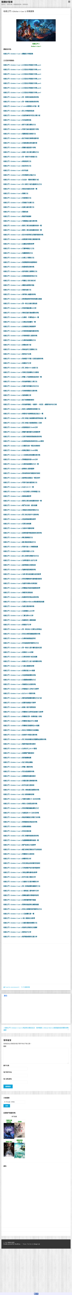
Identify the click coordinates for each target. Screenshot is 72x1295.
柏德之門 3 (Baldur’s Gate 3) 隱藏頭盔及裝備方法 (19, 134)
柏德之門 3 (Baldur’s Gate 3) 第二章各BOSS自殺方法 (20, 368)
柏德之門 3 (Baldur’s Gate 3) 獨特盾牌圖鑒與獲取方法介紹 (22, 698)
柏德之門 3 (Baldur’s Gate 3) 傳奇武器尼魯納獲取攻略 (21, 313)
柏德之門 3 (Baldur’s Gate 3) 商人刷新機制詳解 (18, 794)
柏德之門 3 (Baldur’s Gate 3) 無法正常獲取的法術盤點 (21, 730)
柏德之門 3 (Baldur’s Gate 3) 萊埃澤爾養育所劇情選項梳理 (22, 579)
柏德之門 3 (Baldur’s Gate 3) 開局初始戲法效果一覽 (20, 189)
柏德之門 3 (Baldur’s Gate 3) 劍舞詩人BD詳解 (18, 652)
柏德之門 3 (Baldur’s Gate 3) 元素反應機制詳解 (18, 666)
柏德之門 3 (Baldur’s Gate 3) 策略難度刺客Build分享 (20, 459)
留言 (4, 1046)
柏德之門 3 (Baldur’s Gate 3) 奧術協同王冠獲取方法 (20, 349)
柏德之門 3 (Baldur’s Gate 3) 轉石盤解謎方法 (18, 537)
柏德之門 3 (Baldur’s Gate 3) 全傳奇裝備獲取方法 (19, 340)
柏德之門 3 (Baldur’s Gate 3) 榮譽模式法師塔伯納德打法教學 (23, 712)
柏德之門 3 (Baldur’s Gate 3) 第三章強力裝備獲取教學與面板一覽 (24, 418)
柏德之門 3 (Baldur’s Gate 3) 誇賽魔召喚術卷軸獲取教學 (21, 588)
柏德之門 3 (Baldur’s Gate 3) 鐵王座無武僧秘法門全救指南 (22, 849)
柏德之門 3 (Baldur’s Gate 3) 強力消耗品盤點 (18, 762)
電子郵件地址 (7, 1072)
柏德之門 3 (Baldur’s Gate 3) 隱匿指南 (15, 212)
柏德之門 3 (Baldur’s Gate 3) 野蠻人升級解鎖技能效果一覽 (22, 377)
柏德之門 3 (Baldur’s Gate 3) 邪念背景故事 (17, 831)
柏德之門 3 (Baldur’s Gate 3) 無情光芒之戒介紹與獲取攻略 (22, 661)
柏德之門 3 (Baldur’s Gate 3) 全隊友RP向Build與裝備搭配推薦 (23, 602)
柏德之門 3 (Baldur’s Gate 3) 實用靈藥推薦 (17, 757)
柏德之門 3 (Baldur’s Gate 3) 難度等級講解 (17, 216)
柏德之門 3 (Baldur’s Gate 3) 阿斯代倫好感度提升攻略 (21, 129)
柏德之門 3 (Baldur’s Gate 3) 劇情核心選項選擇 (18, 468)
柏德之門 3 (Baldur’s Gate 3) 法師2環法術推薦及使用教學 (22, 574)
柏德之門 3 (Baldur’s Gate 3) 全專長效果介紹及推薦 (20, 657)
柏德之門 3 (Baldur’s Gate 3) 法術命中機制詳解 (18, 528)
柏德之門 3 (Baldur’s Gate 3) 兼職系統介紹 (17, 345)
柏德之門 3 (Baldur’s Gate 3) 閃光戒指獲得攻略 (18, 771)
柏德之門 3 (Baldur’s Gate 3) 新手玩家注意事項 (18, 785)
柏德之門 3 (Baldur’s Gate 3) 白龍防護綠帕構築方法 (20, 923)
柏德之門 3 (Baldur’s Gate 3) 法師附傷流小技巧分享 (20, 560)
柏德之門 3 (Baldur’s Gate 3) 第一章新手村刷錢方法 (20, 157)
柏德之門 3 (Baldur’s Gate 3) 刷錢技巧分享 (17, 624)
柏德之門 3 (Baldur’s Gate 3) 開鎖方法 (15, 193)
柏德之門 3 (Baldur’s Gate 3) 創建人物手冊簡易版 (19, 707)
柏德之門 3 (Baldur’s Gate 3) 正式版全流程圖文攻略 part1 (22, 65)
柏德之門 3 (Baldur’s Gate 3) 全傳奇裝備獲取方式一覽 (21, 464)
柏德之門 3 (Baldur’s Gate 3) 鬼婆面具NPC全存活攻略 (21, 813)
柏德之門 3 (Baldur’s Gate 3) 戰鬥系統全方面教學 (19, 845)
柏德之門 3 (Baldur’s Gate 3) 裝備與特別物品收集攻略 (21, 597)
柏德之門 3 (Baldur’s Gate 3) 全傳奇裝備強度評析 (19, 638)
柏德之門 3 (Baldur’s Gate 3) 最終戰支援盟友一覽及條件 (21, 478)
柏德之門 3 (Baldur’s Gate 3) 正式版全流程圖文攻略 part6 (22, 88)
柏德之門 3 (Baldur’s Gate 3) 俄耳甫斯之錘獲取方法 (20, 271)
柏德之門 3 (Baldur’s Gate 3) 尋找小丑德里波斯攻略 (20, 803)
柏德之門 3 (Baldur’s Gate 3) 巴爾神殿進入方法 (18, 248)
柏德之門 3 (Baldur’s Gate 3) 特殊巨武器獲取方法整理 (21, 372)
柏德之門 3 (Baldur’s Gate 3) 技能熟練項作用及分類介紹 (21, 115)
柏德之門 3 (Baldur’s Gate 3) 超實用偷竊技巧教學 (19, 702)
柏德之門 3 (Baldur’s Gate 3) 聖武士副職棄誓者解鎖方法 (21, 409)
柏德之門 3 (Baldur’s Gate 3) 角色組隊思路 (17, 120)
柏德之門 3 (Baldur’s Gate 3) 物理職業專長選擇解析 (20, 262)
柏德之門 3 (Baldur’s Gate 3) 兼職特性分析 (17, 858)
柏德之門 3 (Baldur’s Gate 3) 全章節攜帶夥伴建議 (19, 900)
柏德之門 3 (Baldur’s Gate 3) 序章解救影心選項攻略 (20, 335)
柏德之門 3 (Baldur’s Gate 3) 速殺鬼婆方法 (17, 290)
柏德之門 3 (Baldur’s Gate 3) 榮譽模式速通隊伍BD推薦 (21, 725)
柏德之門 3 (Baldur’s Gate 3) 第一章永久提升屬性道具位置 (22, 647)
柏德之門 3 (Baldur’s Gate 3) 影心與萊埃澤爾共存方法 (21, 556)
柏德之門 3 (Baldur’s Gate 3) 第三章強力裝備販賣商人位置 (22, 423)
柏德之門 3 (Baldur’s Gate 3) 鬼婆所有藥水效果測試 (20, 583)
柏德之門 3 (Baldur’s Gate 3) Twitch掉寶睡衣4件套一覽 (21, 106)
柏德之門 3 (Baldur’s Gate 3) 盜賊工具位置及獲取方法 (21, 152)
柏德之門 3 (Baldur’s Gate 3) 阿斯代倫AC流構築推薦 (20, 547)
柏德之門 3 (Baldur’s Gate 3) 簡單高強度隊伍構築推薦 (21, 904)
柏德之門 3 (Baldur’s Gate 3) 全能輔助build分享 (18, 611)
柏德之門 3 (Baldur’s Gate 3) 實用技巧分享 (17, 932)
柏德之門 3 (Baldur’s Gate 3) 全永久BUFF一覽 (18, 487)
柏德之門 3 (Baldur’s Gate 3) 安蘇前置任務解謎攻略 (20, 780)
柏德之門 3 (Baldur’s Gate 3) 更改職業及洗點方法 (19, 175)
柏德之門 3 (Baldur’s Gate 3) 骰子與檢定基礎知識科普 (21, 138)
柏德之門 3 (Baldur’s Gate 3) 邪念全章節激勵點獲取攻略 (21, 634)
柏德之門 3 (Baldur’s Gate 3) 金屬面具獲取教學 (18, 244)
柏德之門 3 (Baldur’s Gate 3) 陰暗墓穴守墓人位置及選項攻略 (23, 358)
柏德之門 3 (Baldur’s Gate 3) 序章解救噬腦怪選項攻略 (21, 331)
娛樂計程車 (7, 2)
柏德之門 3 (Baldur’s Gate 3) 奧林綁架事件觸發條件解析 (21, 473)
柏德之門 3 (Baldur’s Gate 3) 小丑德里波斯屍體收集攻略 (21, 455)
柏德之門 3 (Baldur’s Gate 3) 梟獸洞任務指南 (18, 592)
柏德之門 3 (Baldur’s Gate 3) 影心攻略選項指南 (18, 111)
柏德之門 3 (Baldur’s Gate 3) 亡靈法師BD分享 (18, 615)
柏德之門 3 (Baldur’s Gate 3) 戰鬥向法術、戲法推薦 (20, 505)
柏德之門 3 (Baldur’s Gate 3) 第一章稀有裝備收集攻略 (21, 97)
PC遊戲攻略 (26, 987)
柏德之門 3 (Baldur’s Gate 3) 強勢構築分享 (17, 395)
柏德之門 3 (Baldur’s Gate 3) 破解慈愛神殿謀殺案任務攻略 (22, 533)
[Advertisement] (36, 964)
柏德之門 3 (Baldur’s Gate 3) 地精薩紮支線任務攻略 (20, 221)
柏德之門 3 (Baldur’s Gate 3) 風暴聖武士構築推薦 (19, 620)
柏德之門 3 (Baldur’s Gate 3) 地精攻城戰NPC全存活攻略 (21, 799)
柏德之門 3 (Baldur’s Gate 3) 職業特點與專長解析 (19, 744)
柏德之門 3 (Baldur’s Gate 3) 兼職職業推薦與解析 (19, 776)
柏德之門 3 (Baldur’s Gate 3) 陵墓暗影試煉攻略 (18, 267)
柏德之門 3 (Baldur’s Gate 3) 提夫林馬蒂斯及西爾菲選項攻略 (23, 234)
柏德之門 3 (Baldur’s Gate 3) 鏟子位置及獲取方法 (19, 124)
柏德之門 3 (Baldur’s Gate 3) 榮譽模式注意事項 (18, 854)
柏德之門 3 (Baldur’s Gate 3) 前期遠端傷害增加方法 (20, 276)
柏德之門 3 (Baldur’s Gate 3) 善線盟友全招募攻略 (19, 684)
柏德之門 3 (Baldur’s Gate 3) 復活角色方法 (17, 166)
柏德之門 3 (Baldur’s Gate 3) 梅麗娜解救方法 (18, 253)
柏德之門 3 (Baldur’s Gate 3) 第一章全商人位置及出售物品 (22, 629)
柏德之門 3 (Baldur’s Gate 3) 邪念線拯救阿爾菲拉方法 (21, 643)
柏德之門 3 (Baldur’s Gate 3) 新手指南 (15, 170)
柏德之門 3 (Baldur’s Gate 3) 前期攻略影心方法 (18, 551)
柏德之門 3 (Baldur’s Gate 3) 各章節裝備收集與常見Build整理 (23, 441)
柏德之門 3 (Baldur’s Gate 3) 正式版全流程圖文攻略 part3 (22, 74)
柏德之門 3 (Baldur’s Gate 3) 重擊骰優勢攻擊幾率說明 (21, 895)
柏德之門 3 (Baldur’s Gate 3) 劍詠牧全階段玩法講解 (20, 927)
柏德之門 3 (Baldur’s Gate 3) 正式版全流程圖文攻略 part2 (22, 69)
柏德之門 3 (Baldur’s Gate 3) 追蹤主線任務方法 (18, 207)
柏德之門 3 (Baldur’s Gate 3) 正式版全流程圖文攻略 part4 (22, 79)
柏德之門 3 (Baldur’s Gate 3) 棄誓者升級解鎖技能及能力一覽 (23, 413)
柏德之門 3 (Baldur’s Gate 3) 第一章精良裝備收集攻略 (21, 101)
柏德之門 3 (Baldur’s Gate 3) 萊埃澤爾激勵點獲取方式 (21, 808)
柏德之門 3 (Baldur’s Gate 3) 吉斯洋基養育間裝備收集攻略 (22, 436)
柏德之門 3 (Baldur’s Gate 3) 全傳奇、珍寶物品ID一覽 (21, 317)
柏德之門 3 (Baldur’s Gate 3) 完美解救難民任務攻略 (20, 391)
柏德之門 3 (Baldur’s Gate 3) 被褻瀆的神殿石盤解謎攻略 (21, 239)
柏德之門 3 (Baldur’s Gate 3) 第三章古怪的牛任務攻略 (21, 514)
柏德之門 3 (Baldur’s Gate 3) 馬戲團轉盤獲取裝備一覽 (21, 840)
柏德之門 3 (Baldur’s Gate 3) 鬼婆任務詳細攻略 (18, 606)
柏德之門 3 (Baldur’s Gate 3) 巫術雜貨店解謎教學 (19, 326)
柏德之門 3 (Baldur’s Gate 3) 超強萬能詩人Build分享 (20, 427)
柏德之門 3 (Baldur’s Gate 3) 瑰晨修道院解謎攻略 (19, 569)
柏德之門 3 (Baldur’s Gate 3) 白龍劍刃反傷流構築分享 (21, 881)
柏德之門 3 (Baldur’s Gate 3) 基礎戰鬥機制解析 (18, 753)
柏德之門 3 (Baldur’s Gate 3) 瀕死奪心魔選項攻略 (19, 294)
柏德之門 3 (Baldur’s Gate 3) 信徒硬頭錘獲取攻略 (19, 675)
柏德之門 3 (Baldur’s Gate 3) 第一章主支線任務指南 (20, 303)
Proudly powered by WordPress (11, 1244)
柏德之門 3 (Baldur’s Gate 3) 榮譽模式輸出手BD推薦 (20, 721)
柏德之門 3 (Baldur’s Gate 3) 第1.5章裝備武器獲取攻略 (21, 790)
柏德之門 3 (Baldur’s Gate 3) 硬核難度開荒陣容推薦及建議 (22, 299)
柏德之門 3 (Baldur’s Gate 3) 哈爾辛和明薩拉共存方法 (21, 386)
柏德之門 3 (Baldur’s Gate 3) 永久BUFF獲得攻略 (19, 693)
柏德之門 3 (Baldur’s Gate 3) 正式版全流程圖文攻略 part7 (22, 92)
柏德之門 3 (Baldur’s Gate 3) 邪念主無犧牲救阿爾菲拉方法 (22, 909)
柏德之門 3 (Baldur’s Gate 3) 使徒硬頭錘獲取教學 (19, 519)
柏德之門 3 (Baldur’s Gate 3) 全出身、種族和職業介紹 (21, 179)
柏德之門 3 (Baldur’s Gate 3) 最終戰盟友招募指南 (19, 565)
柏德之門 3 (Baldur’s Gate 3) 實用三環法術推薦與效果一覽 (22, 225)
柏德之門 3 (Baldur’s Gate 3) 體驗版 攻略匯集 (18, 54)
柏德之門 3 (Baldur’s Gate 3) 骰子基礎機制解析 (18, 400)
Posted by (12, 987)
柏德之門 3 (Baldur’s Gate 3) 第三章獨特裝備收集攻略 (21, 836)
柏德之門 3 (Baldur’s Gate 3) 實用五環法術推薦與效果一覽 (22, 501)
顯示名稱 (6, 1065)
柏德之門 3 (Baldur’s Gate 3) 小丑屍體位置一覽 (18, 914)
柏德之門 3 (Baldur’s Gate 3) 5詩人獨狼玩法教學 (19, 918)
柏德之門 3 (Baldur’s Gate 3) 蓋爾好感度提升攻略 (19, 147)
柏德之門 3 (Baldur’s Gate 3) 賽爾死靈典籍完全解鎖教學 (21, 432)
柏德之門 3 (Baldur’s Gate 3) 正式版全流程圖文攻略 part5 (22, 83)
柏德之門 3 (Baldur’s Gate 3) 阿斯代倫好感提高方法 (20, 482)
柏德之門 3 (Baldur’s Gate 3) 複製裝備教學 (17, 496)
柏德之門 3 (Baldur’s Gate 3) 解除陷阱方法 (17, 161)
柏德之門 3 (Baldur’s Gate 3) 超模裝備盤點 (17, 826)
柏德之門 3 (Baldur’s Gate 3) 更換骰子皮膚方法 (18, 202)
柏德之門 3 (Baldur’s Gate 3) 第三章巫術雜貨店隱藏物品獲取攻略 (24, 739)
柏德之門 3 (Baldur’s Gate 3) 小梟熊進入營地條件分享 (21, 891)
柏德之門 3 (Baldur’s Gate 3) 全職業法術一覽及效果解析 (21, 446)
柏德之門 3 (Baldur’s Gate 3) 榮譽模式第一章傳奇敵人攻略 (22, 716)
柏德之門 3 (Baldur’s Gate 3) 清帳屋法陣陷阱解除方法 (21, 510)
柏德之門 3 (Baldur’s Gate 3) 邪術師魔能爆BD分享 (19, 308)
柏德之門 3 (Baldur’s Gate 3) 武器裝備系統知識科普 (20, 143)
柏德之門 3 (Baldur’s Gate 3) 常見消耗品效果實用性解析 (21, 863)
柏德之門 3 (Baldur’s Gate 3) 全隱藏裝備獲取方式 (19, 680)
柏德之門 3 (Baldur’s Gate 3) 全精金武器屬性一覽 (19, 322)
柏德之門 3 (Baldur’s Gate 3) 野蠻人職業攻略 (18, 767)
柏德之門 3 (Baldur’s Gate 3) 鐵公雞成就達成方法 (19, 542)
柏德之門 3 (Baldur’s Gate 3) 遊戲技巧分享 (17, 363)
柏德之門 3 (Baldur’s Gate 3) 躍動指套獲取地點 (18, 285)
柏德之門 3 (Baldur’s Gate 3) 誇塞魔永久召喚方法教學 (21, 689)
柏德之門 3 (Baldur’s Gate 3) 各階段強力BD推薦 (19, 670)
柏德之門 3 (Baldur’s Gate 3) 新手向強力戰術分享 (19, 877)
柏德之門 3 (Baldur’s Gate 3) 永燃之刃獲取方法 (18, 257)
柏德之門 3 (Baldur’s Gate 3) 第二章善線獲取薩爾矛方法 (21, 886)
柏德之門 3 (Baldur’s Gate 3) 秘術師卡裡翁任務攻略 (20, 735)
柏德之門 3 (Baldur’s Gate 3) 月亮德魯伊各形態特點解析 (21, 868)
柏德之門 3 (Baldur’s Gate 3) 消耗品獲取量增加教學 (20, 872)
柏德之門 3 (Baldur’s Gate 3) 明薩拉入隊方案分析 (19, 280)
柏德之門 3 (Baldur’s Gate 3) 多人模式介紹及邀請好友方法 (22, 184)
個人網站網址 (7, 1079)
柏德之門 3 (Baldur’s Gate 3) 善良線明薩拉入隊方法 (20, 381)
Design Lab (37, 1244)
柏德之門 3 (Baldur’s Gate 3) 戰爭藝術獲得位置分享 (20, 936)
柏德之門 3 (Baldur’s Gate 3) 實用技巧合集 (17, 354)
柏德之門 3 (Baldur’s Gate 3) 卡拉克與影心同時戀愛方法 (21, 491)
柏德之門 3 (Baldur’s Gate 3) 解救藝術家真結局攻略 (20, 822)
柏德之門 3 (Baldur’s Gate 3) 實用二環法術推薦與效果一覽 (22, 230)
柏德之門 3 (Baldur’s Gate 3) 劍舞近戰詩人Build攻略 (20, 450)
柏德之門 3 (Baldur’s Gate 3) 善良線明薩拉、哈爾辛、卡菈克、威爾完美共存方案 (30, 404)
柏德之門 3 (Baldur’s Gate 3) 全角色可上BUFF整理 (20, 748)
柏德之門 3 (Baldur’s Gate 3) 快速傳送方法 (17, 198)
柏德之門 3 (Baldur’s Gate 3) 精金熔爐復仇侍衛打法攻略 (21, 817)
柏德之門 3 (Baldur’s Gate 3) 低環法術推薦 (17, 523)
